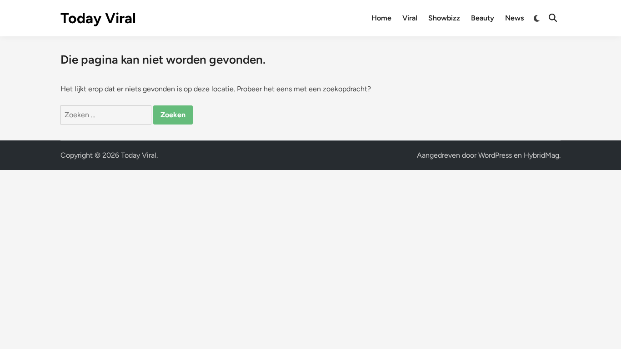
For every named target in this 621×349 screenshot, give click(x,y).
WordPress (495, 155)
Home (381, 18)
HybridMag (541, 155)
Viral (409, 18)
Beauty (482, 18)
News (514, 18)
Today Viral (98, 18)
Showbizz (444, 18)
